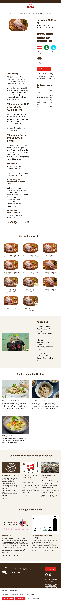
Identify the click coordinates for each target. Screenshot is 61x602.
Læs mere (32, 594)
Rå (50, 41)
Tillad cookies (8, 598)
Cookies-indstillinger (34, 598)
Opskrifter (16, 572)
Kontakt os (51, 569)
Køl (48, 37)
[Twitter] (15, 222)
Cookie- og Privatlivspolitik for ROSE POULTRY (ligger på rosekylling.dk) (51, 586)
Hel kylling (49, 34)
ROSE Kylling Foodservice (17, 13)
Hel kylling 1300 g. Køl (45, 13)
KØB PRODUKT (44, 68)
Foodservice (41, 34)
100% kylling (41, 37)
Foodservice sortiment (32, 13)
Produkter (16, 568)
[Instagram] (50, 574)
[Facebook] (11, 222)
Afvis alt (20, 598)
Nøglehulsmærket (42, 41)
